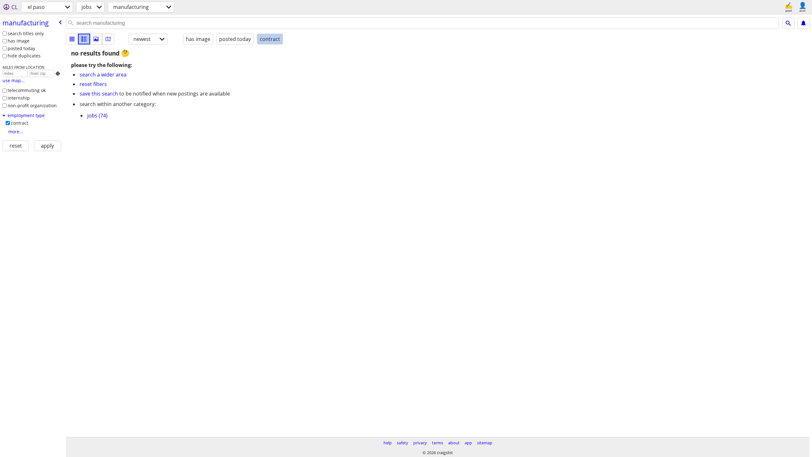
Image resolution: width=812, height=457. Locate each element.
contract (19, 123)
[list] (72, 39)
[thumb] (84, 39)
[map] (108, 39)
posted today (21, 48)
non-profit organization (32, 106)
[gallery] (96, 39)
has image (18, 41)
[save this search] (803, 23)
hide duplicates (24, 56)
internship (19, 98)
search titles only (26, 33)
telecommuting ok (27, 90)
